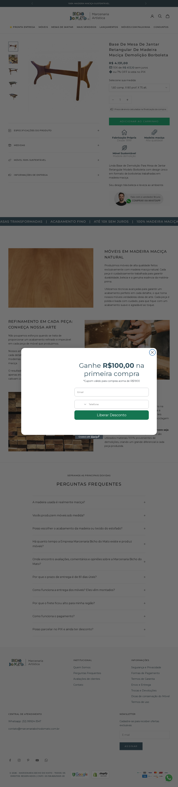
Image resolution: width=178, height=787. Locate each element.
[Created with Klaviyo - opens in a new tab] (89, 437)
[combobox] (81, 404)
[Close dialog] (152, 352)
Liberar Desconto (111, 415)
